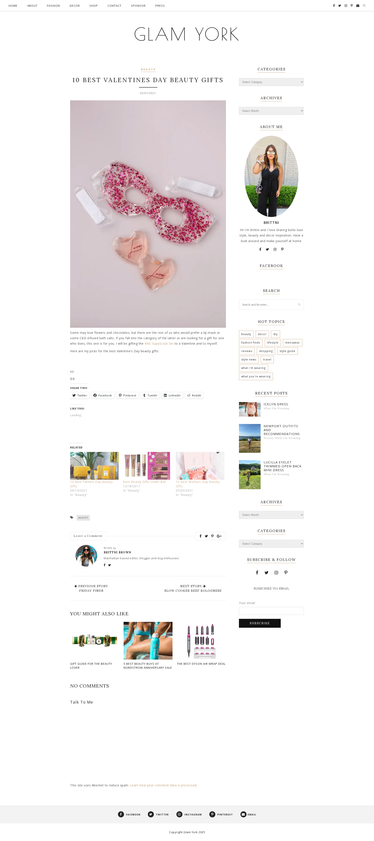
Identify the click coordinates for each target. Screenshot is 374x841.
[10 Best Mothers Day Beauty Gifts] (200, 466)
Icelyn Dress (276, 404)
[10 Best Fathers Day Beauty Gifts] (94, 466)
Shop (93, 6)
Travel (267, 359)
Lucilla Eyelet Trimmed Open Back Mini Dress (283, 466)
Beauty (148, 69)
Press (160, 6)
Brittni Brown (117, 552)
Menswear (292, 342)
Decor (75, 6)
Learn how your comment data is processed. (163, 785)
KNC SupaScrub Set (159, 343)
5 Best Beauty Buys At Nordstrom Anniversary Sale (148, 666)
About (32, 6)
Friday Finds (91, 591)
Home (13, 6)
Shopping (266, 351)
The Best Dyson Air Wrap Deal (201, 664)
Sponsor (138, 6)
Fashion (53, 6)
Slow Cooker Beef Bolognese (193, 591)
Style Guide (287, 351)
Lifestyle (273, 342)
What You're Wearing (256, 376)
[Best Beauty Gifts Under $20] (147, 466)
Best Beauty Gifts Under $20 (144, 482)
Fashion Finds (250, 342)
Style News (248, 359)
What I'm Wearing (253, 368)
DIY (275, 334)
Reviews (246, 351)
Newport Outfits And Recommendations (282, 430)
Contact (114, 6)
